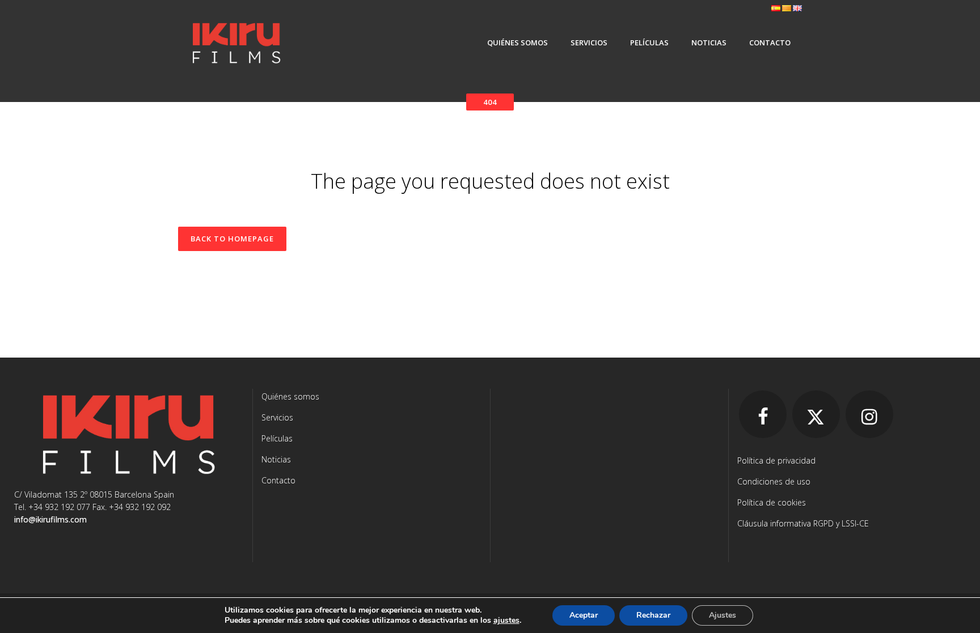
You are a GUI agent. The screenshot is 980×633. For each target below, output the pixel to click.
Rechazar (653, 615)
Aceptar (583, 615)
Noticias (276, 459)
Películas (277, 438)
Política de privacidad (776, 460)
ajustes (506, 620)
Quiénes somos (290, 396)
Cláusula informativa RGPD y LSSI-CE (803, 523)
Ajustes (722, 615)
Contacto (278, 480)
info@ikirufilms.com (50, 519)
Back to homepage (232, 238)
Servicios (277, 417)
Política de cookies (771, 502)
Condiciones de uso (773, 481)
